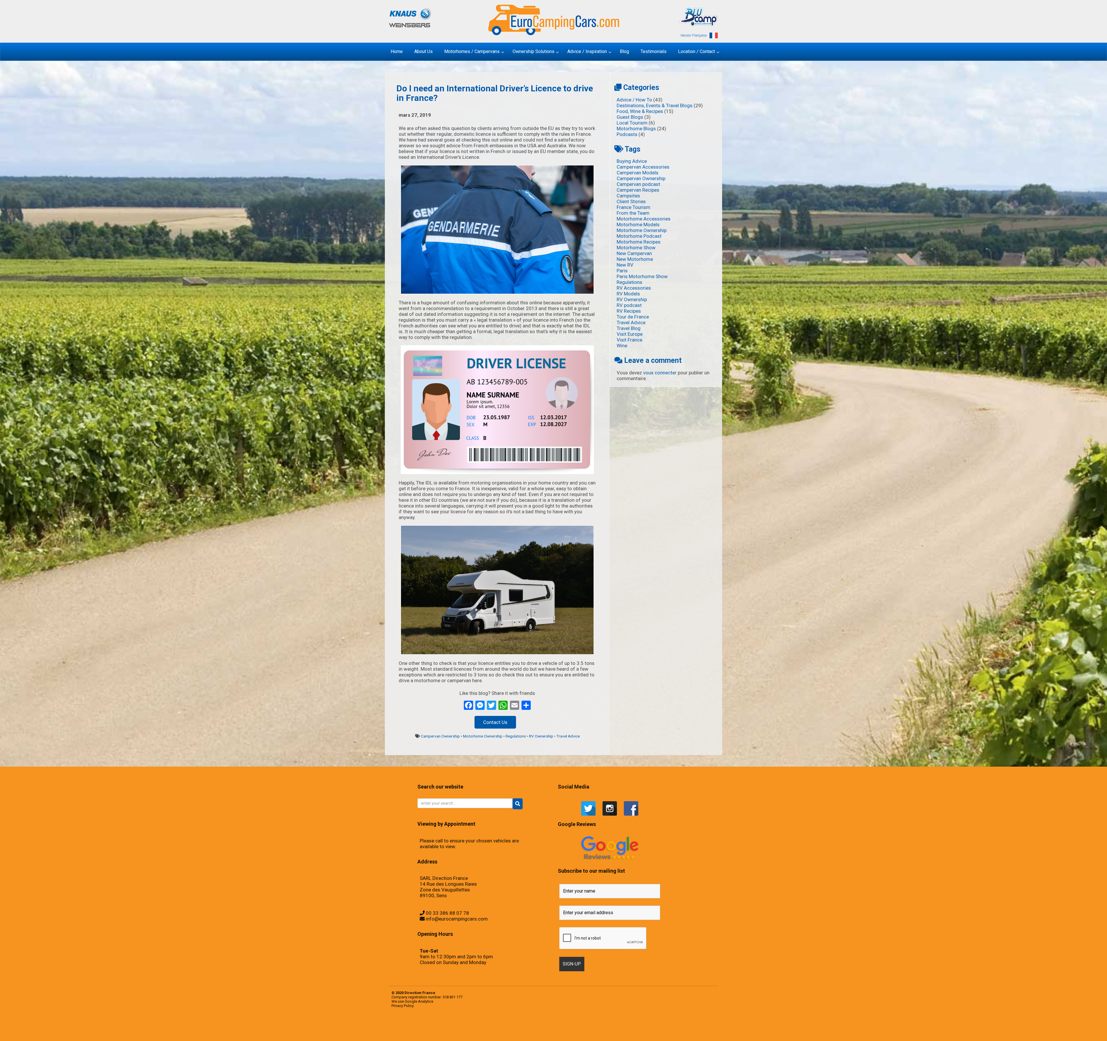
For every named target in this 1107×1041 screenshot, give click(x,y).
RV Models (628, 294)
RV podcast (629, 305)
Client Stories (631, 201)
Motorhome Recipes (638, 242)
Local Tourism (632, 123)
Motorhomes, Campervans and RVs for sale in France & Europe (412, 1036)
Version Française (693, 35)
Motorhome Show (636, 247)
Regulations (516, 736)
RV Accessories (634, 288)
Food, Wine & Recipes (640, 111)
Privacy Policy (402, 1006)
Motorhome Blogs (636, 128)
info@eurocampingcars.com (457, 919)
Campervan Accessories (643, 167)
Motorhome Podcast (639, 236)
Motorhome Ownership (482, 736)
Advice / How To (634, 100)
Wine (622, 345)
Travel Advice (568, 736)
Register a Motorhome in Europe (439, 1036)
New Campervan (634, 253)
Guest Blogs (630, 117)
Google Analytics (419, 1001)
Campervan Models (637, 173)
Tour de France (633, 317)
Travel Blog (629, 328)
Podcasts (627, 134)
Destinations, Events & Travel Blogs (654, 105)
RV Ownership (541, 736)
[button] (518, 803)
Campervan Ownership (440, 736)
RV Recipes (629, 311)
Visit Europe (630, 334)
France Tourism (633, 207)
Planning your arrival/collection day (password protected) (427, 1036)
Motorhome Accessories (644, 219)
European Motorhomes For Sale (447, 1036)
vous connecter (660, 373)
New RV (625, 265)
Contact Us (495, 722)
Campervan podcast (638, 184)
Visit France (629, 340)
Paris (622, 271)
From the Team (633, 213)
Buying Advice (632, 161)
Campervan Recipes (638, 190)
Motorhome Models (638, 224)
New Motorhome (635, 259)
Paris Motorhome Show (642, 276)
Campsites (628, 196)
